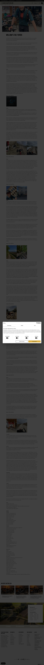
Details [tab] (22, 325)
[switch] (17, 338)
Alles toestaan (34, 341)
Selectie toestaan (21, 341)
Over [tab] (35, 325)
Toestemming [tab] (9, 325)
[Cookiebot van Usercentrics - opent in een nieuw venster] (37, 323)
